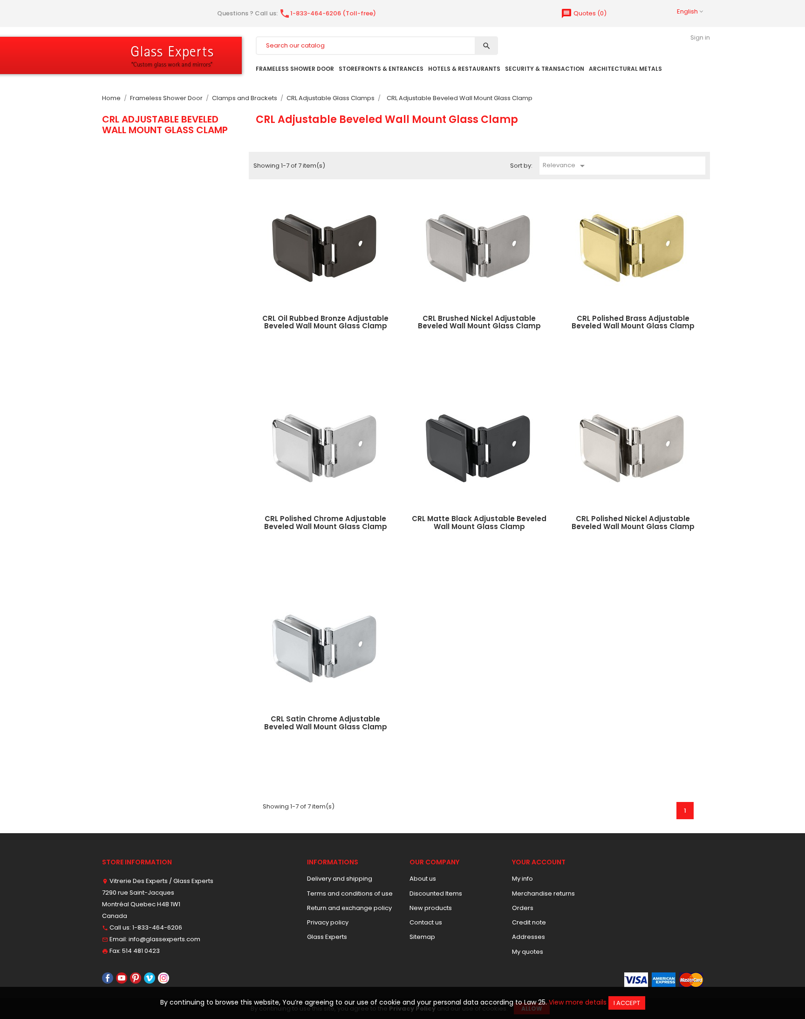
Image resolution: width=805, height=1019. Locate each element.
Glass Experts (327, 936)
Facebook (107, 978)
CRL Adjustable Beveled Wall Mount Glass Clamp (165, 124)
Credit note (529, 922)
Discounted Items (435, 893)
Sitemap (422, 936)
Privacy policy (327, 922)
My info (522, 878)
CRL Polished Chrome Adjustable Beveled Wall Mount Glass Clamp (325, 522)
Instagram (163, 978)
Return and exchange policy (349, 908)
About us (422, 878)
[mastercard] (691, 979)
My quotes (527, 951)
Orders (522, 908)
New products (430, 908)
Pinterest (135, 978)
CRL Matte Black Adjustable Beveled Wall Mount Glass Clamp (479, 522)
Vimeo (149, 978)
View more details (578, 1002)
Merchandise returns (543, 893)
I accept (627, 1003)
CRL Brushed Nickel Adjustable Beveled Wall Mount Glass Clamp (479, 322)
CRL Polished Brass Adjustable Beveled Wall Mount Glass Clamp (633, 322)
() (584, 13)
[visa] (636, 979)
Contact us (425, 922)
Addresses (528, 936)
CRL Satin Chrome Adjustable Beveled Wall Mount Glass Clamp (325, 723)
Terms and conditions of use (350, 893)
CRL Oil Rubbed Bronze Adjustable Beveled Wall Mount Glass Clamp (325, 322)
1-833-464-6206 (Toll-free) (327, 13)
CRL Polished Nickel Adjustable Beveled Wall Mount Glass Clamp (633, 522)
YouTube (121, 978)
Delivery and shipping (339, 878)
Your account (539, 862)
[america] (663, 979)
